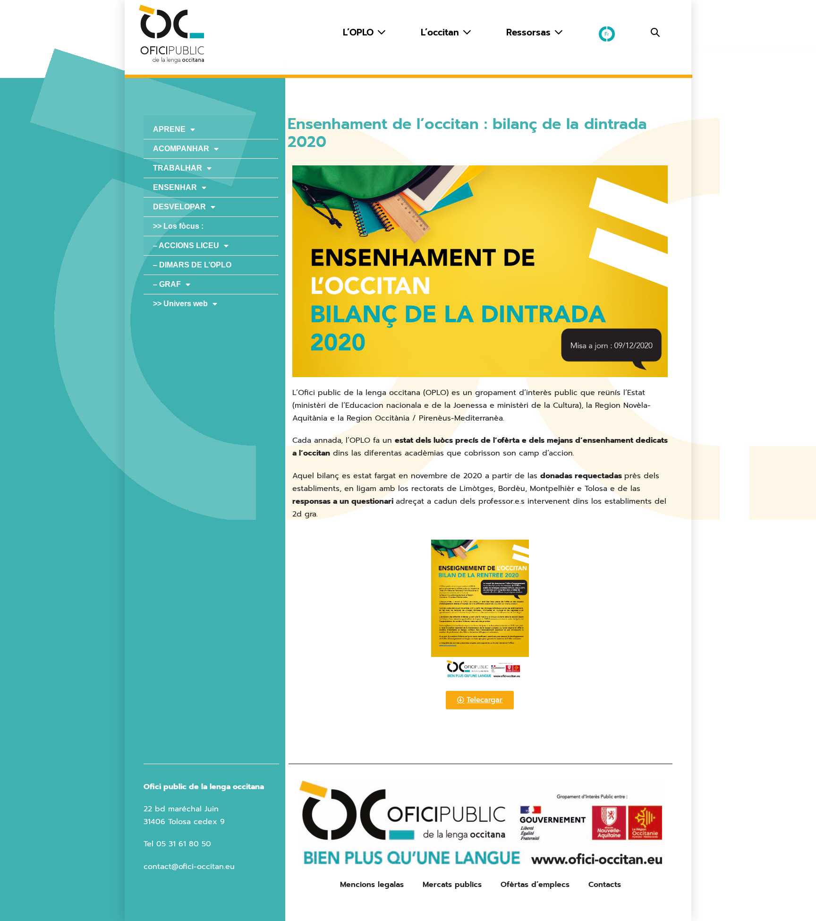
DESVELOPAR (179, 207)
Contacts (604, 884)
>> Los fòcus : (178, 226)
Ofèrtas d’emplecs (535, 884)
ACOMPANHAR (181, 149)
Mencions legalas (372, 884)
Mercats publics (452, 884)
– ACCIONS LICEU (186, 245)
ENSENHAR (175, 187)
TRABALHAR (177, 168)
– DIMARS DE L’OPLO (192, 265)
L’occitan (441, 32)
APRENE (169, 129)
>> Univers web (180, 304)
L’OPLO (360, 32)
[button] (655, 32)
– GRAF (167, 284)
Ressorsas (530, 32)
